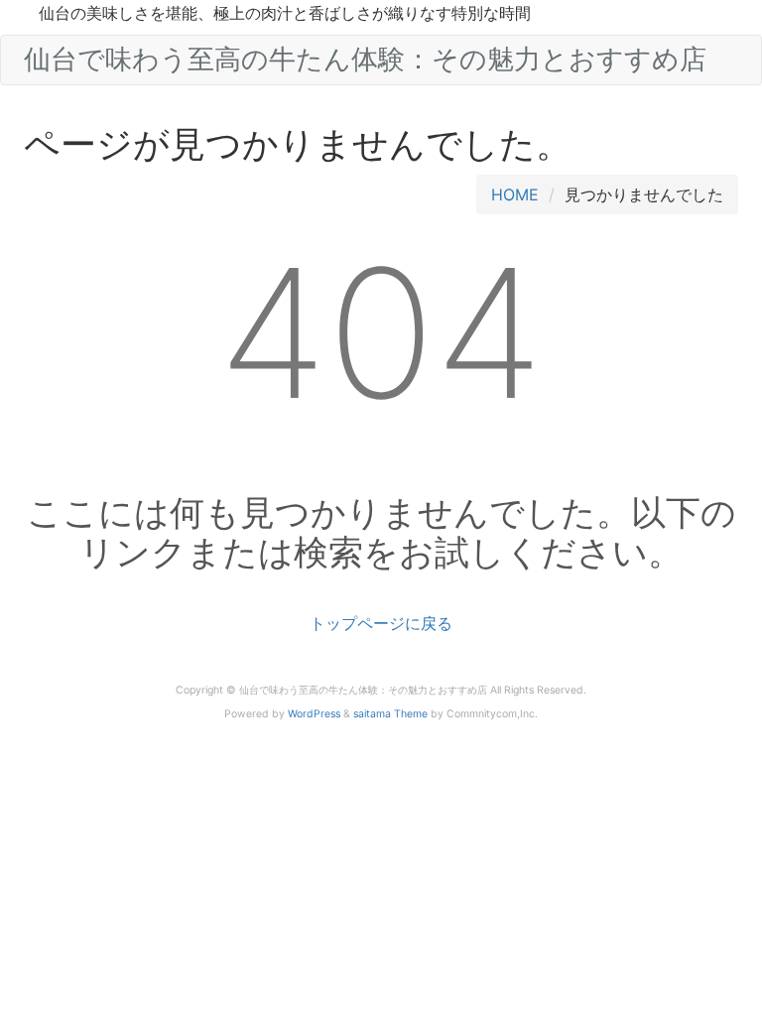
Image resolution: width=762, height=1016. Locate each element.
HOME (515, 194)
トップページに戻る (381, 623)
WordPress (314, 713)
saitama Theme (390, 713)
